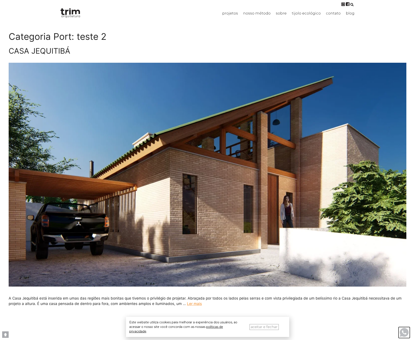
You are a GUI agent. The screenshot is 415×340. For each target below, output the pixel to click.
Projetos (230, 13)
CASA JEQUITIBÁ (39, 50)
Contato (333, 13)
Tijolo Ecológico (306, 13)
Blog (350, 13)
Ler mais (194, 304)
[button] (352, 4)
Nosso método (257, 13)
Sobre (281, 13)
